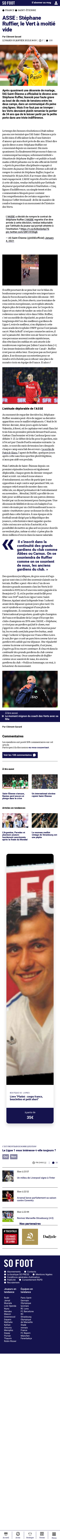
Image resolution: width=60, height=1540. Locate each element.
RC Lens (25, 1308)
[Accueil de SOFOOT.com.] (8, 3)
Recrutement (13, 1282)
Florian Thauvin (8, 1337)
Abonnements (14, 1271)
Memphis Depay (8, 1331)
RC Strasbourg (26, 1315)
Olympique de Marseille (27, 1321)
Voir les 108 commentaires (18, 755)
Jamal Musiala (8, 1302)
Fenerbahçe (26, 1338)
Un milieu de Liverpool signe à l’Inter (21, 1169)
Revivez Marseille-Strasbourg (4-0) (20, 1209)
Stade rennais (24, 1326)
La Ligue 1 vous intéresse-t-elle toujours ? (29, 1150)
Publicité (11, 1279)
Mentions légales (44, 1274)
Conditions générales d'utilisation (23, 1277)
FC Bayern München (25, 1334)
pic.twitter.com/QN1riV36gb (22, 231)
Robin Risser (10, 1341)
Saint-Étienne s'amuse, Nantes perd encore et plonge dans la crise (14, 778)
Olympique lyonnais (26, 1304)
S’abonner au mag (41, 2)
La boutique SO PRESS (18, 1274)
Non (13, 1156)
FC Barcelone (27, 1311)
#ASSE (11, 216)
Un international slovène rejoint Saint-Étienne (45, 776)
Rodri (6, 1297)
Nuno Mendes (8, 1310)
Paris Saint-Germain (26, 1299)
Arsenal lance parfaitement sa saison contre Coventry (30, 1189)
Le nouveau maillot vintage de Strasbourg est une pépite (43, 817)
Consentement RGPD (32, 1279)
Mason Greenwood (9, 1315)
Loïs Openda (10, 1306)
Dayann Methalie (8, 1321)
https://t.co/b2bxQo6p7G (35, 228)
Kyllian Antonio (8, 1326)
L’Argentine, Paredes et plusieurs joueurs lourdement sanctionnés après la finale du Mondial (15, 819)
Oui (5, 1156)
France (24, 1330)
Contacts (31, 1271)
